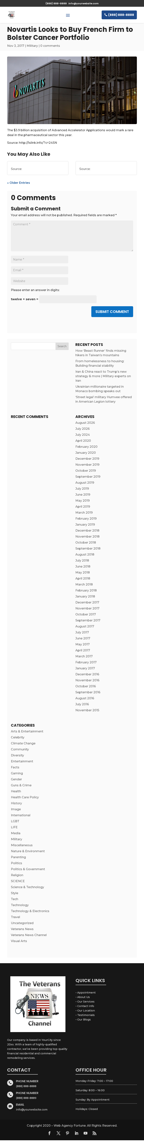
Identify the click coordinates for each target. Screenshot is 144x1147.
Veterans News (22, 929)
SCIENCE (18, 881)
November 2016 (87, 680)
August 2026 (85, 423)
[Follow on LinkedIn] (76, 1133)
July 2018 (82, 560)
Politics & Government (28, 869)
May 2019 (82, 500)
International (20, 815)
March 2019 (84, 512)
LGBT (15, 821)
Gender (16, 779)
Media (15, 833)
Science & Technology (27, 887)
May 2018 (82, 572)
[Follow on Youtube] (85, 1133)
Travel (15, 917)
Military (32, 46)
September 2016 (87, 692)
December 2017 (87, 602)
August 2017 (84, 626)
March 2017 (84, 656)
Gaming (17, 773)
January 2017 (85, 668)
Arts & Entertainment (27, 731)
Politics (16, 863)
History (16, 803)
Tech (14, 899)
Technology (20, 905)
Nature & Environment (28, 851)
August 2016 (84, 698)
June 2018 (82, 566)
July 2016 (82, 704)
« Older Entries (18, 183)
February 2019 (86, 518)
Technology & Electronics (30, 911)
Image (16, 809)
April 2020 (83, 440)
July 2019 (82, 488)
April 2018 (82, 578)
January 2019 (85, 524)
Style (14, 893)
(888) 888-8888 (121, 15)
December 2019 (87, 458)
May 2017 (82, 644)
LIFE (14, 827)
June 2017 (82, 638)
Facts (15, 767)
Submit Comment (112, 311)
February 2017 (86, 662)
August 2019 (84, 482)
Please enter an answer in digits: (35, 290)
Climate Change (23, 743)
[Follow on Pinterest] (67, 1133)
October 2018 (85, 542)
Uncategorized (22, 923)
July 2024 (82, 434)
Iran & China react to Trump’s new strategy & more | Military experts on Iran (103, 376)
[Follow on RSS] (94, 1133)
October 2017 (85, 614)
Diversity (17, 755)
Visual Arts (19, 941)
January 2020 (85, 452)
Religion (17, 875)
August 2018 (84, 554)
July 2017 (82, 632)
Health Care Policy (25, 797)
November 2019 (87, 464)
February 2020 (86, 446)
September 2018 (87, 548)
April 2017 (82, 650)
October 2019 (85, 470)
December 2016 (87, 674)
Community (20, 749)
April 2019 (82, 506)
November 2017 (87, 608)
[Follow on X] (58, 1133)
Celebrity (17, 737)
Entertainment (22, 761)
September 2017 (87, 620)
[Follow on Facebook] (49, 1133)
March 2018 (84, 584)
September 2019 (87, 476)
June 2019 (82, 494)
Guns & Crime (21, 785)
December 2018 (87, 530)
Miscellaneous (22, 845)
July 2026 (82, 428)
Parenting (18, 857)
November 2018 (87, 536)
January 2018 (85, 596)
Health (16, 791)
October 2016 (85, 686)
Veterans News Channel (29, 935)
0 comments (50, 46)
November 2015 (87, 710)
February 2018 (86, 590)
